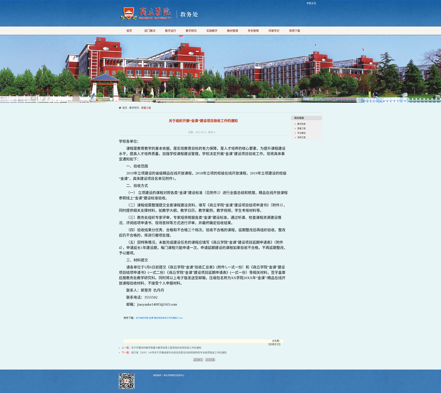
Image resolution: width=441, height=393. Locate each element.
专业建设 (301, 133)
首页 (129, 30)
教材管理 (232, 30)
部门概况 (149, 30)
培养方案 (301, 137)
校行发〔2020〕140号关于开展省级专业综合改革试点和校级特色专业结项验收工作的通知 (179, 352)
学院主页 (311, 3)
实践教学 (211, 30)
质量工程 (146, 108)
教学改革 (301, 124)
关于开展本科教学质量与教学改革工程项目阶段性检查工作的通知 (166, 347)
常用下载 (294, 30)
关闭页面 (210, 360)
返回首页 (198, 360)
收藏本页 (274, 344)
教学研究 (191, 30)
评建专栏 (273, 30)
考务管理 (253, 30)
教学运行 (170, 30)
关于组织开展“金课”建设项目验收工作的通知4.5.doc (159, 318)
